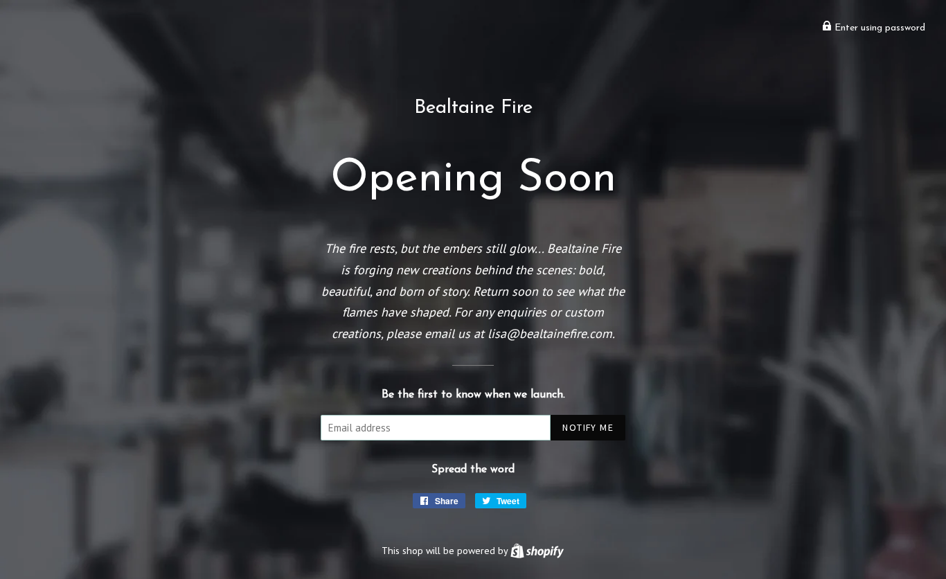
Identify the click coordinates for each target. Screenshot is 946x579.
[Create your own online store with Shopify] (537, 550)
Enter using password (878, 28)
